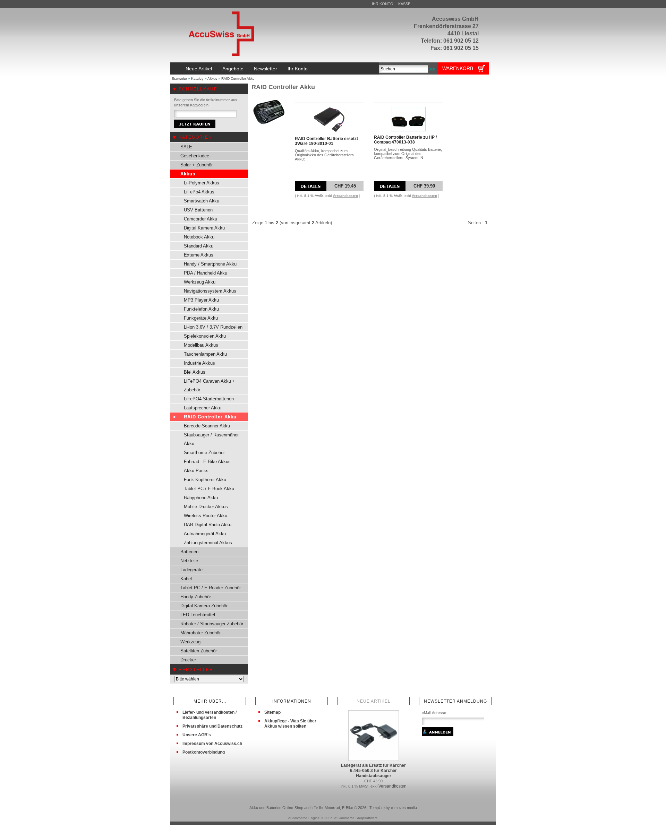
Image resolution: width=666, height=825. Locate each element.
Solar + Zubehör (196, 164)
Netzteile (189, 560)
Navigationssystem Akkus (210, 291)
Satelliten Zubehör (198, 650)
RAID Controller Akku (238, 78)
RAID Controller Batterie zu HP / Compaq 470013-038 (405, 140)
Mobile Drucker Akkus (206, 506)
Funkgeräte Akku (201, 318)
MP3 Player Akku (201, 300)
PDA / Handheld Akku (205, 273)
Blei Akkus (194, 372)
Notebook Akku (199, 237)
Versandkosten (345, 196)
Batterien (189, 551)
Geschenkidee (194, 155)
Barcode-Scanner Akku (207, 425)
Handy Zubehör (195, 596)
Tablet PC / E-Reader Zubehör (210, 587)
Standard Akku (198, 246)
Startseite (179, 78)
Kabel (186, 578)
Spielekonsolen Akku (205, 336)
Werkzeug (190, 641)
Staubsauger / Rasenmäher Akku (211, 439)
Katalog (197, 78)
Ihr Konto (382, 4)
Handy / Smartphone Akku (210, 264)
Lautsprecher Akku (202, 407)
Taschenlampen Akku (205, 354)
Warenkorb (457, 68)
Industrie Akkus (199, 363)
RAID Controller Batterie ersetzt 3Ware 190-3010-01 (326, 141)
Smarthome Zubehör (204, 452)
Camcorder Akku (200, 219)
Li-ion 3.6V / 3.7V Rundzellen (213, 327)
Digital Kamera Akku (204, 228)
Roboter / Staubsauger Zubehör (211, 623)
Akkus (212, 78)
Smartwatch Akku (201, 200)
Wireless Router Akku (205, 515)
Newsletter (265, 68)
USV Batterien (198, 209)
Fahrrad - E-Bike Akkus (207, 461)
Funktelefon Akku (201, 309)
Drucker (188, 659)
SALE (186, 146)
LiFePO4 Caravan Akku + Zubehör (209, 385)
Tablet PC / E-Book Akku (209, 488)
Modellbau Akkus (201, 345)
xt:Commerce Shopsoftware (356, 818)
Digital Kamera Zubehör (204, 605)
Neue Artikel (199, 68)
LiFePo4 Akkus (199, 191)
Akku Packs (196, 470)
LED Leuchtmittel (197, 614)
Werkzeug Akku (199, 282)
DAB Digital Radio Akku (207, 524)
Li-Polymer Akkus (201, 182)
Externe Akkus (198, 255)
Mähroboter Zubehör (200, 632)
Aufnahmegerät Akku (205, 533)
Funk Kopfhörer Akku (205, 479)
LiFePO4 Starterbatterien (209, 398)
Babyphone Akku (201, 497)
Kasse (404, 4)
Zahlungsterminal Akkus (208, 542)
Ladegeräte (191, 569)
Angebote (233, 68)
